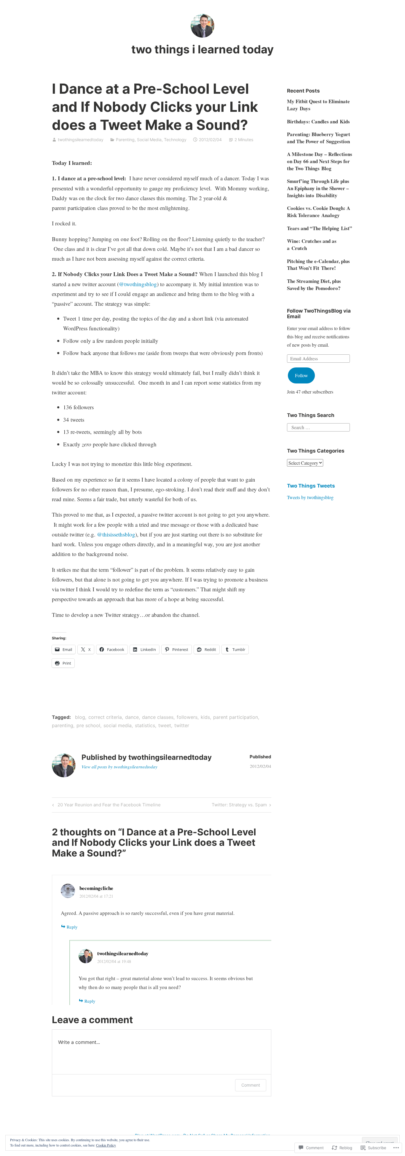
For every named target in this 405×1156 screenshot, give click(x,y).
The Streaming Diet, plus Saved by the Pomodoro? (314, 284)
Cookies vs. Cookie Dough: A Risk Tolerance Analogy (318, 211)
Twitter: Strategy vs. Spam (239, 806)
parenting (62, 725)
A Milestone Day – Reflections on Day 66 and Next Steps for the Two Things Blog (319, 161)
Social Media (149, 139)
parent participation (235, 717)
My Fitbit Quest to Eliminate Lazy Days (318, 105)
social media (117, 725)
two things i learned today (202, 49)
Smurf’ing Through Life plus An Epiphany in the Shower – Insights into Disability (318, 188)
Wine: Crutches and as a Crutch (312, 244)
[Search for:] (318, 426)
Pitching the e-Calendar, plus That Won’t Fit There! (318, 264)
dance (132, 717)
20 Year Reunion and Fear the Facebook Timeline (105, 806)
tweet (164, 725)
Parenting (125, 139)
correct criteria (105, 717)
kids (205, 717)
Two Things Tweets (311, 486)
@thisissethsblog (116, 534)
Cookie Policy (106, 1145)
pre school (88, 725)
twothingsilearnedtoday (80, 139)
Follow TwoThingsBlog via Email (319, 313)
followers (187, 717)
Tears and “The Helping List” (319, 228)
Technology (175, 139)
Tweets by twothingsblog (310, 497)
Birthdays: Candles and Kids (318, 121)
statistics (145, 725)
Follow (301, 375)
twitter (181, 725)
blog (80, 717)
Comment (250, 1084)
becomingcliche (96, 888)
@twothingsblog (138, 284)
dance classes (157, 717)
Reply (72, 927)
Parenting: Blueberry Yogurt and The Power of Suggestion (318, 137)
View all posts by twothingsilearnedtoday (119, 767)
